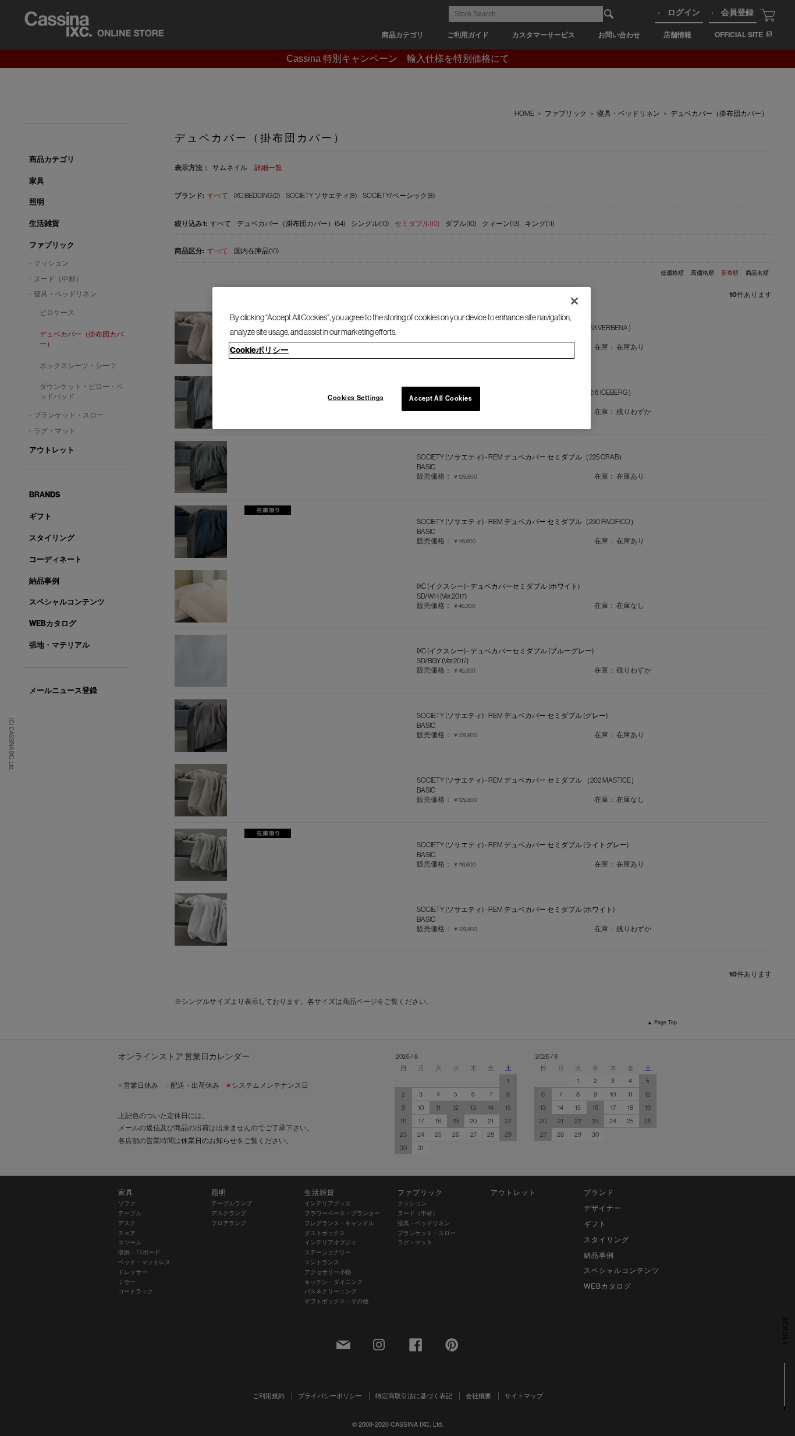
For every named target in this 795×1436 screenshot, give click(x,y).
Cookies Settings (356, 398)
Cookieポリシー (259, 350)
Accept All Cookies (440, 398)
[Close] (574, 301)
